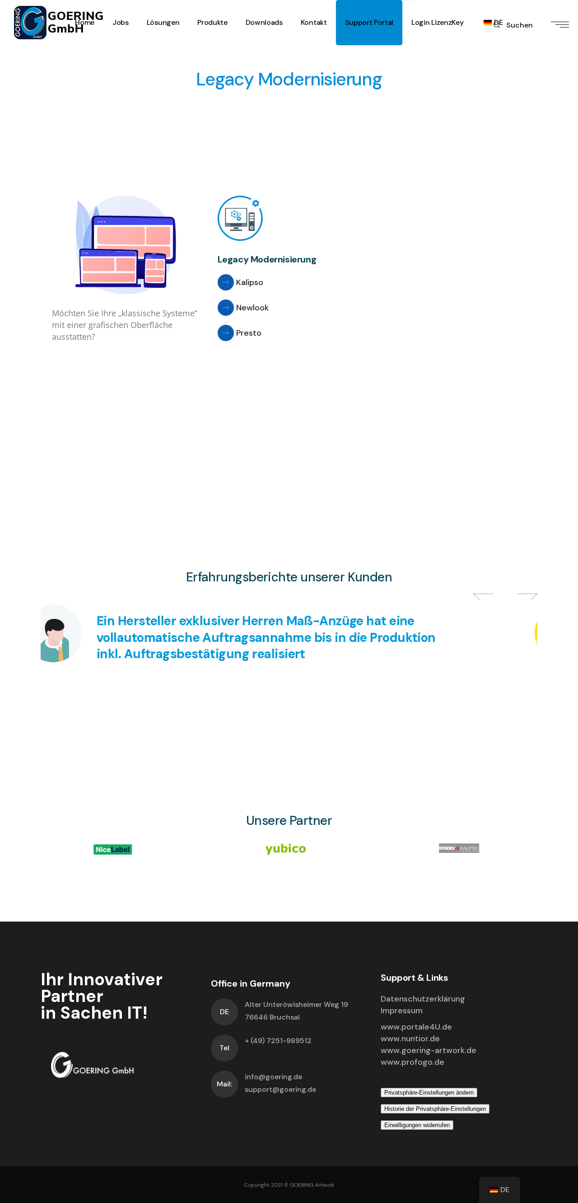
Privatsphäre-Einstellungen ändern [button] (429, 1092)
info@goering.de (273, 1076)
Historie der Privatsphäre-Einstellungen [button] (435, 1108)
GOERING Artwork (312, 1185)
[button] (485, 593)
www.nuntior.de (410, 1038)
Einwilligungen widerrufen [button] (417, 1125)
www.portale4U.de (416, 1026)
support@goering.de (280, 1089)
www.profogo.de (412, 1062)
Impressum (402, 1010)
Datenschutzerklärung (423, 998)
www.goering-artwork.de (428, 1050)
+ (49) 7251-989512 (278, 1040)
